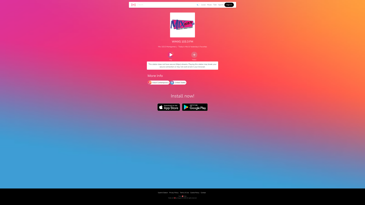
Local (203, 5)
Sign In (229, 5)
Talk (215, 5)
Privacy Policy (174, 193)
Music (209, 5)
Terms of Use (184, 193)
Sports (221, 5)
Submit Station (163, 193)
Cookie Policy (194, 193)
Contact (203, 193)
